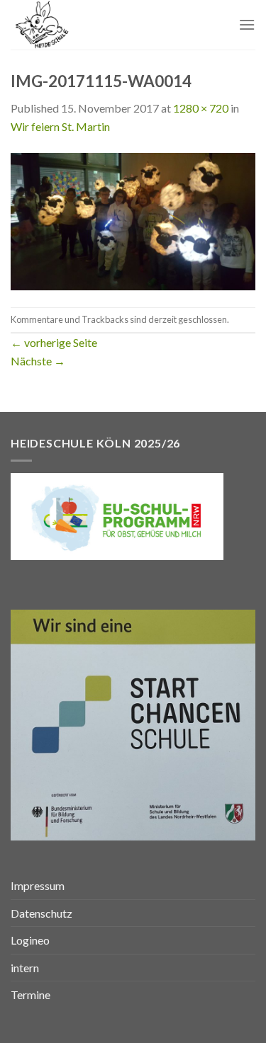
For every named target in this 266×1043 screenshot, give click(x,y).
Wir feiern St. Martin (60, 126)
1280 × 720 (200, 108)
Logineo (30, 940)
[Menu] (246, 24)
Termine (30, 994)
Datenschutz (41, 913)
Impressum (38, 885)
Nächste (38, 360)
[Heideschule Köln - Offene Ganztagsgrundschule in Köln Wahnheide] (83, 25)
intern (25, 967)
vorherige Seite (54, 342)
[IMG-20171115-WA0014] (133, 220)
